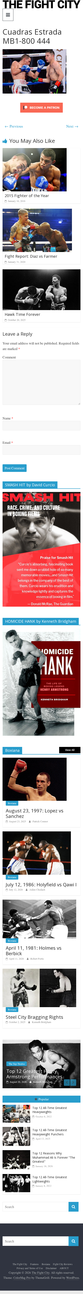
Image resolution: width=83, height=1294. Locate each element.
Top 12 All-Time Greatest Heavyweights (49, 1110)
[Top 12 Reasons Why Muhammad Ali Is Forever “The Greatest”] (17, 1150)
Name (8, 418)
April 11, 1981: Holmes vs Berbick (34, 950)
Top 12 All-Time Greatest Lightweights (49, 1179)
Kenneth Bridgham (41, 1022)
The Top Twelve (17, 1063)
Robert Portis (37, 958)
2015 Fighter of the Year (27, 195)
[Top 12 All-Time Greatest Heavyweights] (17, 1105)
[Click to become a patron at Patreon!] (41, 103)
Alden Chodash (37, 889)
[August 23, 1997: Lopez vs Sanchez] (35, 760)
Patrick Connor (40, 821)
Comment (9, 357)
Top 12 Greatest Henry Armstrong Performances (34, 1074)
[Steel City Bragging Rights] (39, 971)
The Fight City (20, 1264)
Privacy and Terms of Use (30, 1268)
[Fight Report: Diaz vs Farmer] (37, 211)
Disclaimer (51, 1268)
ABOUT (64, 1268)
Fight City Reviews (63, 1264)
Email (8, 442)
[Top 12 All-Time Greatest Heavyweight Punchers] (17, 1127)
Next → (72, 126)
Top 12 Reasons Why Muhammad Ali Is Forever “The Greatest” (53, 1157)
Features (34, 1264)
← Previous (14, 126)
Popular (44, 1099)
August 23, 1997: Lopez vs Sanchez (34, 813)
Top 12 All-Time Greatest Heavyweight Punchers (49, 1132)
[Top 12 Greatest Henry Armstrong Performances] (42, 1042)
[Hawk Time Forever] (42, 272)
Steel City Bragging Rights (34, 1017)
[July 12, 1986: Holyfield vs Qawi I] (37, 834)
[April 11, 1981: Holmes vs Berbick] (39, 902)
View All (69, 750)
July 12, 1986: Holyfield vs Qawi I (41, 884)
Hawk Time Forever (22, 314)
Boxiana (12, 803)
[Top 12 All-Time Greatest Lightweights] (17, 1174)
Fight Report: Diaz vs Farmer (31, 256)
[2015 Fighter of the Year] (35, 150)
